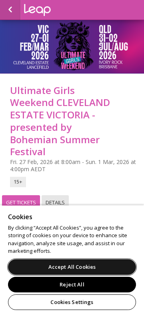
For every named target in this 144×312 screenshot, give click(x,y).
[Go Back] (10, 10)
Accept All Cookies (72, 266)
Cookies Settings (71, 302)
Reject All (72, 284)
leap (64, 10)
